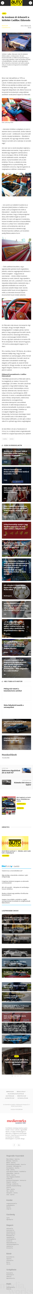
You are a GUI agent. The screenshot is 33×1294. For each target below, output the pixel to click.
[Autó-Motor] (16, 3)
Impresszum (10, 1091)
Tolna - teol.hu (10, 1189)
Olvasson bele (21, 803)
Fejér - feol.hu (10, 1169)
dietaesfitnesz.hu (11, 1242)
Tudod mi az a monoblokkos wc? (12, 871)
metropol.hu (9, 1260)
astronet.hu (9, 1228)
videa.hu (8, 1276)
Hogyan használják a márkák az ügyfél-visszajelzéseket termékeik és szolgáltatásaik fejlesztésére (16, 901)
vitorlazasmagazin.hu (12, 1244)
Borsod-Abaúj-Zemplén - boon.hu (16, 1164)
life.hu (8, 1262)
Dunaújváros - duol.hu (12, 1168)
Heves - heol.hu (11, 1175)
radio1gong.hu (10, 1287)
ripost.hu (8, 1258)
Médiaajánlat (21, 1091)
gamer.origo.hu (10, 1233)
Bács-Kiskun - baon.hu (13, 1159)
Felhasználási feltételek (16, 1093)
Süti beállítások (23, 1098)
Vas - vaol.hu (10, 1191)
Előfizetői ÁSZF (9, 1098)
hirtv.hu (8, 1207)
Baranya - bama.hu (12, 1161)
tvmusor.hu (9, 1248)
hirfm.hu (8, 1289)
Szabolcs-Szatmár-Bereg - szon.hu (14, 1186)
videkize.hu (9, 1246)
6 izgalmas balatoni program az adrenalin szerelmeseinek (15, 882)
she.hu (8, 1264)
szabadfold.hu (10, 1205)
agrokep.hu (9, 1219)
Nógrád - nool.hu (11, 1182)
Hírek (4, 13)
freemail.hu (9, 1273)
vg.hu (8, 1217)
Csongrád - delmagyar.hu (13, 1166)
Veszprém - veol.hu (12, 1192)
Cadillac (5, 439)
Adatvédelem (10, 1096)
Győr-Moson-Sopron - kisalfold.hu (16, 1171)
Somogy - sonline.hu (12, 1184)
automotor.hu (10, 1230)
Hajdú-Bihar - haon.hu (12, 1173)
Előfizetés (20, 808)
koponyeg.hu (10, 1274)
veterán (11, 439)
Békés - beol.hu (10, 1162)
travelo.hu (9, 1241)
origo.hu (8, 1209)
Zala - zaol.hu (10, 1194)
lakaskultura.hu (10, 1232)
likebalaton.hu (10, 1235)
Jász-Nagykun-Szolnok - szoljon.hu (13, 1177)
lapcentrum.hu (10, 1278)
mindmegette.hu (11, 1239)
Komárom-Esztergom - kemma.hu (16, 1180)
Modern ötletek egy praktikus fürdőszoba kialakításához (15, 894)
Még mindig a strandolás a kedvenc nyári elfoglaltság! (15, 876)
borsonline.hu (10, 1257)
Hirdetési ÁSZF (21, 1096)
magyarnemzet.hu (11, 1203)
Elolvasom (5, 855)
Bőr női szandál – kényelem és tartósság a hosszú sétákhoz (15, 888)
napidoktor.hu (10, 1237)
